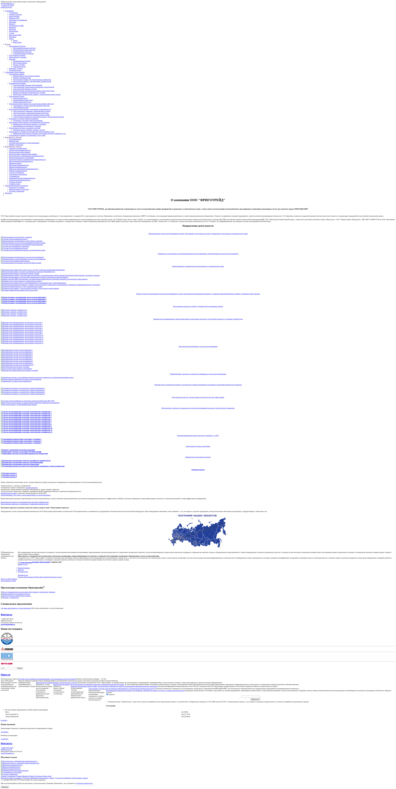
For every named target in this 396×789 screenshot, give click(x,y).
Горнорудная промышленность (20, 150)
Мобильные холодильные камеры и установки (29, 124)
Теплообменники (15, 139)
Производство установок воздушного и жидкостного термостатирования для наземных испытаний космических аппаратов (198, 385)
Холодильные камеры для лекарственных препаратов (32, 79)
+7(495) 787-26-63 (7, 748)
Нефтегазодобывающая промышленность (23, 169)
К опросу (4, 720)
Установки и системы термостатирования (23, 119)
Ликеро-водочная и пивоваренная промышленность (27, 159)
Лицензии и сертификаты (18, 20)
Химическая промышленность (20, 180)
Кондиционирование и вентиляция (21, 158)
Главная (3, 776)
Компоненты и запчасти (13, 137)
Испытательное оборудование (19, 152)
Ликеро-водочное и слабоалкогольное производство (20, 763)
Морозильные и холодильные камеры (26, 76)
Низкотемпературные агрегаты (24, 50)
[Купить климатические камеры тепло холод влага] (16, 596)
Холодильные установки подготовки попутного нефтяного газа (31, 132)
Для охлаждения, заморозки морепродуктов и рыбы (31, 115)
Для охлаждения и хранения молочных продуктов (31, 113)
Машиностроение (15, 163)
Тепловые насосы (15, 70)
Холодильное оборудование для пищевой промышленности (30, 109)
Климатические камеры (17, 83)
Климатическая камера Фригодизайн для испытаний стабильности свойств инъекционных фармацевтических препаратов (114, 686)
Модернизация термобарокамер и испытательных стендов (56, 683)
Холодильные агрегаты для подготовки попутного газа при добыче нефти (198, 397)
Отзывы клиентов (15, 14)
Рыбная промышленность (18, 171)
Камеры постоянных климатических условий (29, 93)
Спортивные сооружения (18, 174)
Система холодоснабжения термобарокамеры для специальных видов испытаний (47, 679)
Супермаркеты (14, 176)
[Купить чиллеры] (10, 597)
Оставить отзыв (14, 184)
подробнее (4, 732)
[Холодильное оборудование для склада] (15, 594)
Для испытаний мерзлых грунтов (25, 89)
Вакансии (12, 27)
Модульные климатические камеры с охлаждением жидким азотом (36, 94)
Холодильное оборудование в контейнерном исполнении (29, 122)
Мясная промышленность (18, 167)
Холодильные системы (17, 55)
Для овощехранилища (21, 107)
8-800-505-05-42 (6, 7)
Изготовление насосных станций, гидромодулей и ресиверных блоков (198, 306)
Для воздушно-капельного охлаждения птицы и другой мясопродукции (38, 117)
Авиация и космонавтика (18, 148)
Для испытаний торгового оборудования (27, 85)
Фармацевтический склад (22, 102)
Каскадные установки (17, 187)
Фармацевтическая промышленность (22, 178)
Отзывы (19, 776)
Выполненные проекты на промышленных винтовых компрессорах (25, 502)
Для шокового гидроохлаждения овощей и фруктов (31, 106)
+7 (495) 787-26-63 (7, 5)
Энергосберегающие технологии (16, 186)
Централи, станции (16, 68)
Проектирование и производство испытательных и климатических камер (198, 266)
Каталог (8, 44)
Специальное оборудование (15, 72)
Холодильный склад (20, 98)
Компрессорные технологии (19, 189)
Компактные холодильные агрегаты (198, 457)
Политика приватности (84, 783)
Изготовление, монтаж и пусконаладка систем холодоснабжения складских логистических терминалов (198, 408)
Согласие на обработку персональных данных (71, 778)
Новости (12, 24)
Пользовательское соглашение (11, 778)
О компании (9, 11)
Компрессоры (14, 141)
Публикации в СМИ (16, 26)
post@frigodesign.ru (7, 3)
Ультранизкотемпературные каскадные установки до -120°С (198, 435)
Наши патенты (14, 16)
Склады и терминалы (16, 172)
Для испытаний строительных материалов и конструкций (33, 87)
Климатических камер (9, 493)
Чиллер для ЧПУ (19, 65)
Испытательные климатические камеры (23, 154)
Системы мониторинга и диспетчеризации (24, 143)
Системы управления (16, 191)
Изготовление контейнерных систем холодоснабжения (198, 346)
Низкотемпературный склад (23, 100)
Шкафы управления (16, 145)
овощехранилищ (31, 488)
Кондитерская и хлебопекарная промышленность (26, 156)
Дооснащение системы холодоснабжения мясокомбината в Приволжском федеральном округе (121, 689)
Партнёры (12, 22)
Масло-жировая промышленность (21, 161)
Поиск (11, 39)
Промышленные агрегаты (22, 52)
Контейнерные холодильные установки (27, 126)
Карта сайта (17, 42)
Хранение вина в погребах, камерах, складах (29, 130)
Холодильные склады (16, 96)
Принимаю (5, 787)
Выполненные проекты (13, 146)
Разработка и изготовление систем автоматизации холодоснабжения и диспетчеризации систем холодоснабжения (198, 254)
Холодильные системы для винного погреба (24, 128)
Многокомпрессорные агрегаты (24, 48)
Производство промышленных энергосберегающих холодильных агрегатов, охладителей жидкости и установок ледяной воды (198, 319)
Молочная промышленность (19, 165)
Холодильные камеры (16, 74)
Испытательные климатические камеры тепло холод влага (33, 91)
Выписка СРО (14, 18)
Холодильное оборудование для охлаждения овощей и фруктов (31, 104)
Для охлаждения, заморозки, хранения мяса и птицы (31, 111)
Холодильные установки (18, 57)
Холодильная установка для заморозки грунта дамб (27, 135)
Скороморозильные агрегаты (23, 53)
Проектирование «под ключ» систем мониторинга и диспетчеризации (25, 495)
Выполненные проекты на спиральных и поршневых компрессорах (25, 504)
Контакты (12, 29)
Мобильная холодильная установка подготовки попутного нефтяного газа (39, 133)
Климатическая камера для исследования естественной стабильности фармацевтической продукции (88, 684)
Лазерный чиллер (19, 66)
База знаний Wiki (15, 35)
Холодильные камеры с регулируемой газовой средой (32, 81)
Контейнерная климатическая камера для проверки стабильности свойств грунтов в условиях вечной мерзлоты (145, 690)
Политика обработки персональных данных (38, 778)
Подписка (12, 37)
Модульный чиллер (20, 63)
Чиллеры (12, 59)
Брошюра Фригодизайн (41, 562)
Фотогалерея (13, 31)
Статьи (11, 33)
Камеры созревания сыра (22, 78)
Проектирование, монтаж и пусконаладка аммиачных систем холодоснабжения (198, 374)
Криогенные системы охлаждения (198, 446)
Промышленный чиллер (21, 61)
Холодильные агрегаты (17, 46)
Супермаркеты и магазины (11, 772)
